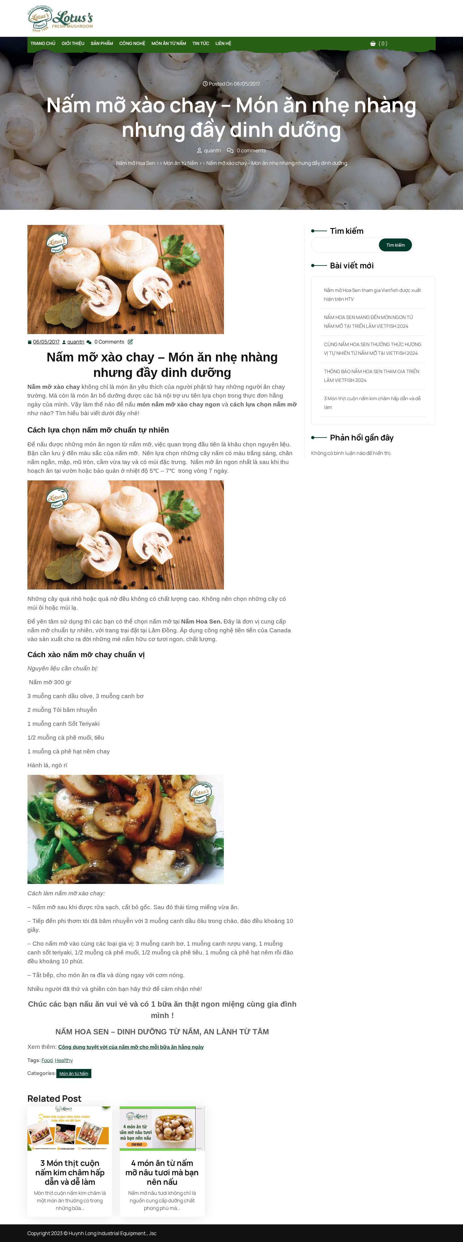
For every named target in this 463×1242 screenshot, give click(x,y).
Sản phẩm (102, 43)
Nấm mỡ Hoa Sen (135, 162)
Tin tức (200, 43)
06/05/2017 (46, 341)
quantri (76, 341)
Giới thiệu (73, 43)
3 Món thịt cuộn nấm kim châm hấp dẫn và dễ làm (70, 1172)
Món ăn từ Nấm (180, 162)
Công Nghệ (132, 43)
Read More (67, 1128)
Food (47, 1060)
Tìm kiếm (346, 230)
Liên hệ (223, 43)
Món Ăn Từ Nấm (168, 43)
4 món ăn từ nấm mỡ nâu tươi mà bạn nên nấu (162, 1172)
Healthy (64, 1060)
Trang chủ (43, 43)
